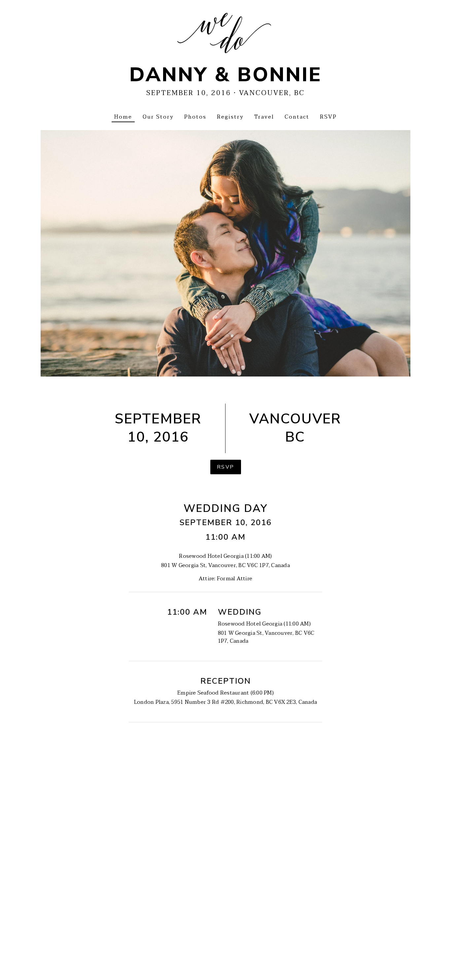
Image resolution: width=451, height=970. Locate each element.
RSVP (225, 467)
